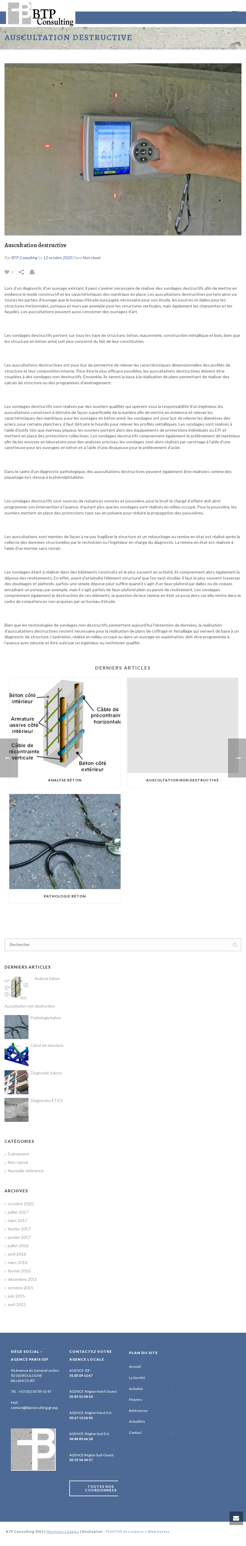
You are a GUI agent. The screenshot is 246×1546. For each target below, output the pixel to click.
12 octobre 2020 (57, 257)
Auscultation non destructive (182, 780)
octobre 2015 (20, 1287)
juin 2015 (16, 1296)
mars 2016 (17, 1262)
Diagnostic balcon (46, 1073)
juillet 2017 (18, 1212)
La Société (137, 1377)
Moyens (135, 1399)
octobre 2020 (20, 1203)
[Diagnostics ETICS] (16, 1110)
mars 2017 (17, 1220)
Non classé (168, 48)
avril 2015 (17, 1304)
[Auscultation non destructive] (182, 725)
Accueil (135, 1366)
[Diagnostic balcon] (16, 1082)
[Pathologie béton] (65, 841)
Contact (135, 1432)
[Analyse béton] (65, 725)
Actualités (137, 1421)
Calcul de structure (47, 1045)
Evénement (18, 1153)
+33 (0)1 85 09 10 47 (35, 1391)
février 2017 (19, 1228)
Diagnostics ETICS (47, 1100)
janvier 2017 (19, 1237)
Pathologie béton (65, 896)
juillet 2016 (18, 1245)
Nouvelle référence (26, 1170)
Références (138, 1410)
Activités (136, 1388)
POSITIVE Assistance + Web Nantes (138, 1531)
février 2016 (19, 1270)
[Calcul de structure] (16, 1055)
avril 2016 (17, 1254)
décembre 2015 (22, 1279)
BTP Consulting (24, 257)
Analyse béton (65, 780)
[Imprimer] (35, 272)
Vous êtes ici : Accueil (131, 48)
